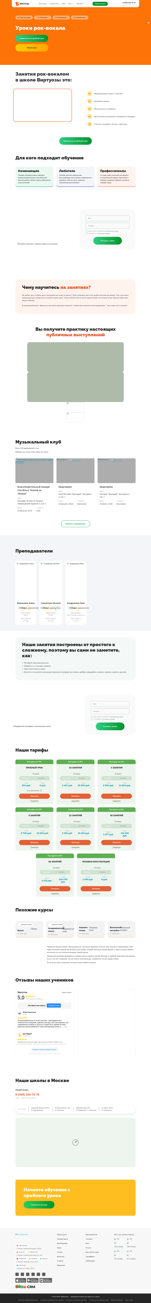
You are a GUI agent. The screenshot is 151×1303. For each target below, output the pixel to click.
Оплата (59, 1252)
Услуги (88, 1248)
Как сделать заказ (92, 1252)
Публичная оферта (117, 1300)
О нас (70, 3)
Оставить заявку (107, 241)
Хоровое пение (83, 929)
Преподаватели (91, 1235)
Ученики (89, 1239)
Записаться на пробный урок (32, 38)
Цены (63, 3)
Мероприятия (62, 1243)
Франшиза (61, 1265)
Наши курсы (43, 3)
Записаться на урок (39, 1205)
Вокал (20, 930)
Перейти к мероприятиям (75, 524)
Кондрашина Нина (76, 603)
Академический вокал (56, 929)
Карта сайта (129, 1300)
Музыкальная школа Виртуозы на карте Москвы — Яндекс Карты (44, 1053)
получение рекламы (104, 233)
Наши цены (32, 48)
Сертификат (90, 1257)
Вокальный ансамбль (115, 929)
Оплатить (34, 796)
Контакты (80, 3)
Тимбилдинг (90, 1261)
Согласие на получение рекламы (76, 1300)
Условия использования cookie (98, 1300)
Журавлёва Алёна (26, 603)
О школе (60, 1261)
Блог (87, 1243)
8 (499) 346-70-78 (129, 3)
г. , (29, 1248)
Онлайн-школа (54, 3)
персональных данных (111, 231)
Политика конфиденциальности (28, 1300)
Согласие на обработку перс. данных (52, 1300)
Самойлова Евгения (51, 603)
